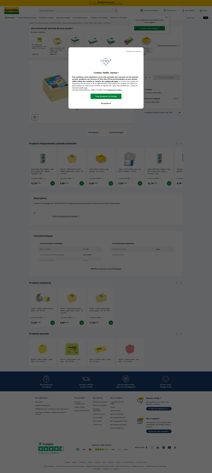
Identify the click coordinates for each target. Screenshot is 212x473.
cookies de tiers (111, 81)
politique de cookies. (114, 90)
